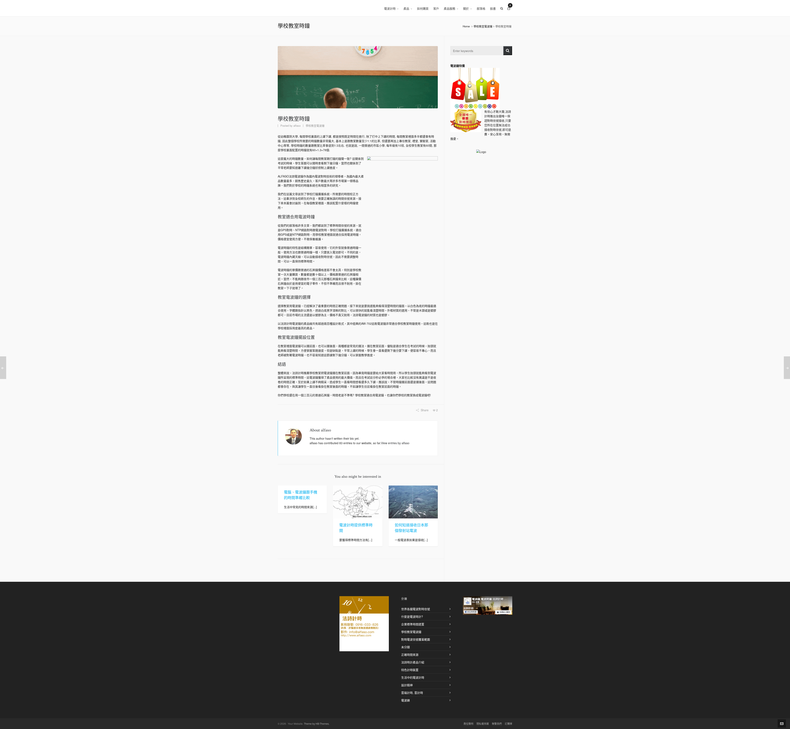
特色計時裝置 (409, 670)
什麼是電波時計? (412, 616)
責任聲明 (468, 723)
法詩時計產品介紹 (412, 662)
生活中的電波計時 (412, 677)
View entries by (395, 443)
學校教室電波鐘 (483, 26)
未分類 (405, 647)
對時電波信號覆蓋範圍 (415, 639)
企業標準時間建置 (412, 624)
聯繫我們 (497, 723)
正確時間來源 (409, 655)
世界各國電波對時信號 (415, 609)
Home (466, 26)
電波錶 (405, 700)
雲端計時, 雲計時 (412, 693)
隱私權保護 (482, 723)
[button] (507, 50)
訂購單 (508, 723)
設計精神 (407, 685)
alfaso (297, 125)
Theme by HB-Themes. (316, 723)
